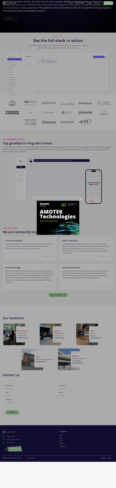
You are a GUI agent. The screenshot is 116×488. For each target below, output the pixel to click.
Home (71, 3)
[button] (97, 3)
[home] (9, 3)
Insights (89, 3)
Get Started (108, 3)
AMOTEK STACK (79, 3)
